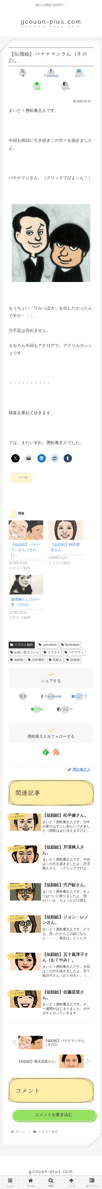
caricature (50, 645)
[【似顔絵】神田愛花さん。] (65, 530)
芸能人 (57, 660)
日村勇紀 (38, 660)
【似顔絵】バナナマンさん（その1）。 (25, 549)
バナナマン (76, 652)
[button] (65, 86)
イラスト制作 (23, 645)
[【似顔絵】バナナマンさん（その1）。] (26, 530)
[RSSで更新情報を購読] (56, 752)
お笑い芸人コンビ (26, 652)
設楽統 (75, 660)
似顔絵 (19, 660)
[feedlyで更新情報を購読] (46, 752)
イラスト (54, 652)
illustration (72, 645)
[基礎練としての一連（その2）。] (26, 584)
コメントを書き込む (53, 1114)
